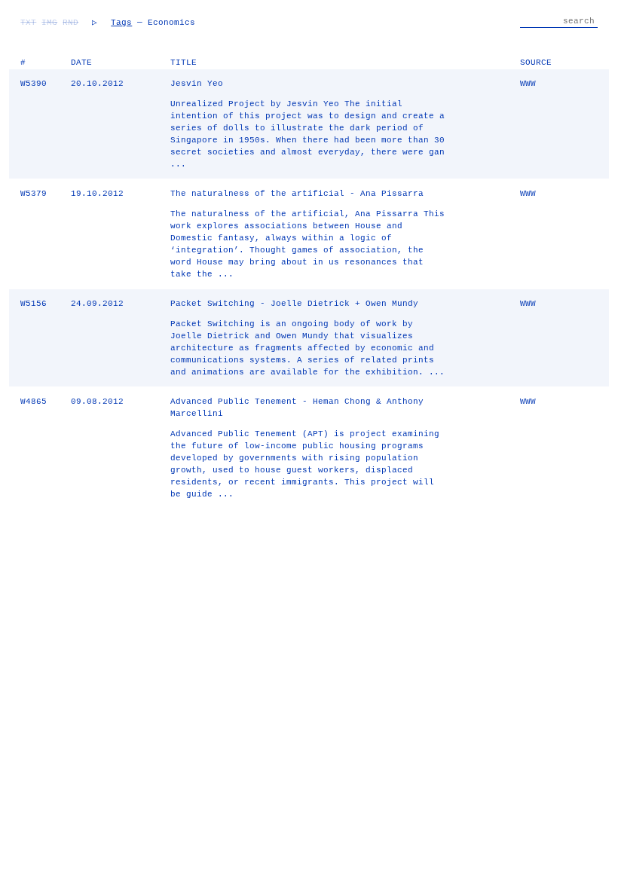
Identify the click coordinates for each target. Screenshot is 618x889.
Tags (121, 22)
